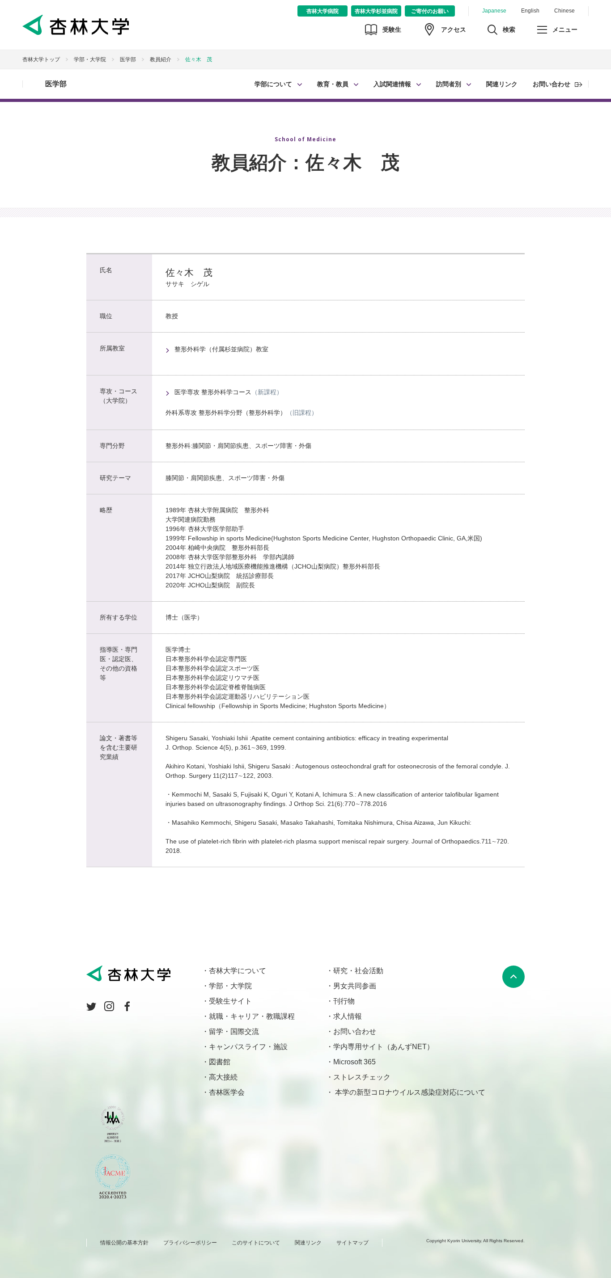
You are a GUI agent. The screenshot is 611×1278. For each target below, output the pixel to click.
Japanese (494, 11)
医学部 (56, 84)
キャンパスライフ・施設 (248, 1046)
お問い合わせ (551, 84)
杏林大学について (237, 970)
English (530, 11)
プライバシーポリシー (190, 1243)
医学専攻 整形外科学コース (212, 392)
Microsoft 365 (354, 1062)
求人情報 (347, 1016)
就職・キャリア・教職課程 (252, 1016)
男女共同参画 (354, 986)
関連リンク (502, 84)
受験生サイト (230, 1001)
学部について (273, 84)
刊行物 (344, 1001)
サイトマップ (352, 1243)
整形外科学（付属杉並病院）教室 (221, 349)
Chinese (564, 11)
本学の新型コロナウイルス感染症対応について (409, 1092)
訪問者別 (448, 84)
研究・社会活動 (358, 970)
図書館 (219, 1062)
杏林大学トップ (41, 59)
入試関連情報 (392, 84)
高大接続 (223, 1077)
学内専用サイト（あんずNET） (383, 1046)
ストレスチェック (361, 1077)
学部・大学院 (90, 59)
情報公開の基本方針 (124, 1243)
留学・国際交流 (234, 1031)
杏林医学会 (227, 1092)
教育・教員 (332, 84)
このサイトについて (256, 1243)
